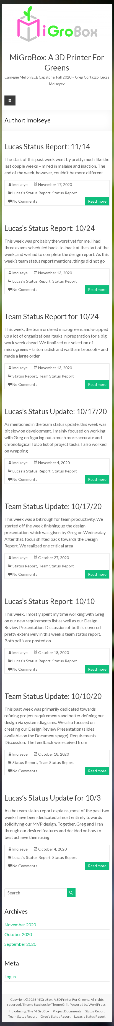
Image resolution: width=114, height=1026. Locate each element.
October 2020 (18, 934)
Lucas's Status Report (31, 192)
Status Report (64, 192)
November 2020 (20, 924)
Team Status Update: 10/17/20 (53, 506)
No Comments (24, 201)
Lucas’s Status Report (89, 1016)
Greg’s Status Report (55, 1016)
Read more (97, 201)
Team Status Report (56, 376)
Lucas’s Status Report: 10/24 (49, 228)
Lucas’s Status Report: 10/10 (49, 601)
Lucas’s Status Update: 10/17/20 (55, 411)
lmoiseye (20, 184)
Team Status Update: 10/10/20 (53, 696)
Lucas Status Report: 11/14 (47, 146)
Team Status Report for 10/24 (51, 316)
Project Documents (67, 1011)
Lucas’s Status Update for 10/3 (52, 797)
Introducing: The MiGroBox (29, 1011)
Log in (10, 976)
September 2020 (20, 944)
